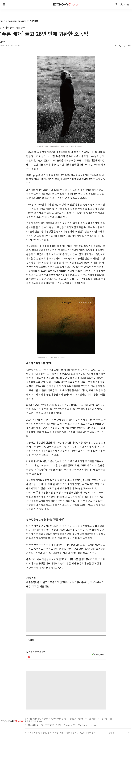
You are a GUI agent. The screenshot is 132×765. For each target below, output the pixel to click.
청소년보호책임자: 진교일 (51, 725)
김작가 (2, 41)
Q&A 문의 (91, 732)
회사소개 (28, 732)
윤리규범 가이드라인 (50, 732)
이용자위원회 (65, 732)
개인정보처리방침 (31, 725)
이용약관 (37, 732)
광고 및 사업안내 (79, 732)
